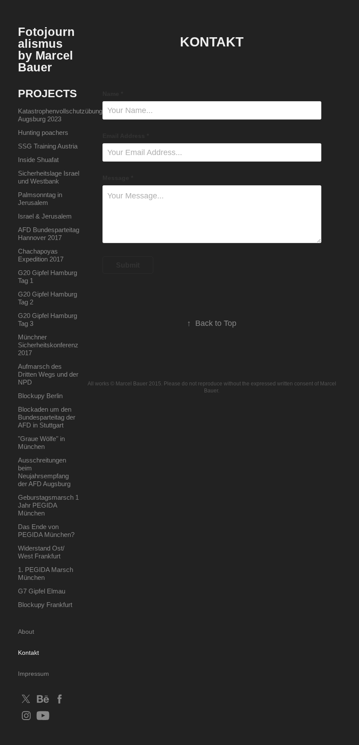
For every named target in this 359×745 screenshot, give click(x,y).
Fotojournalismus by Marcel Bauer (47, 49)
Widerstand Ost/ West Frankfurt (41, 552)
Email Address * (125, 136)
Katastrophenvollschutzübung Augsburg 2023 (60, 115)
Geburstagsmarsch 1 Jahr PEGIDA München (48, 505)
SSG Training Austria (47, 146)
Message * (117, 178)
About (26, 631)
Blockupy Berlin (40, 395)
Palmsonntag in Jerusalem (40, 198)
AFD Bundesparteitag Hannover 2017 (48, 233)
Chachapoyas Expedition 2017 (40, 255)
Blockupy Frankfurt (45, 604)
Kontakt (28, 652)
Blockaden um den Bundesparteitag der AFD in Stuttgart (46, 417)
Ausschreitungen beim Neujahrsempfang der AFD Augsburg (44, 471)
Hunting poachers (43, 132)
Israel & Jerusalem (45, 216)
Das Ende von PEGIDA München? (46, 530)
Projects (47, 93)
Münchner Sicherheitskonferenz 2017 (48, 345)
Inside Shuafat (38, 159)
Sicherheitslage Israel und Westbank (48, 177)
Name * (112, 94)
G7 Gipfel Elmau (41, 591)
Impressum (33, 673)
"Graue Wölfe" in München (41, 442)
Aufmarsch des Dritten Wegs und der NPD (48, 374)
